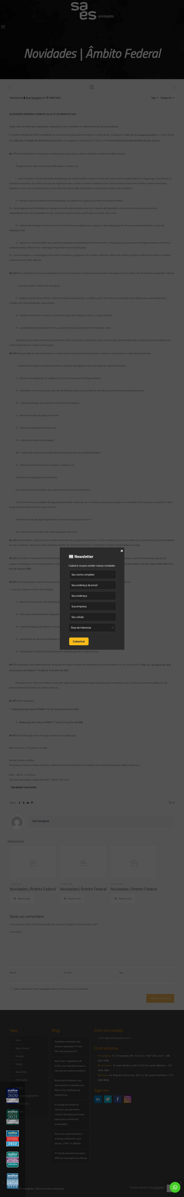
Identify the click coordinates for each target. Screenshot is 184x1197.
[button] (175, 1187)
